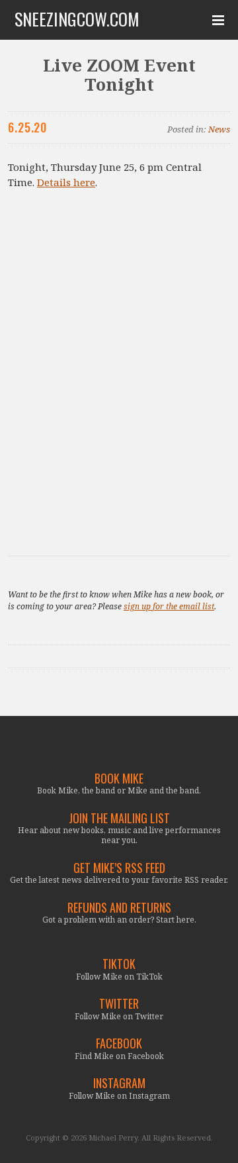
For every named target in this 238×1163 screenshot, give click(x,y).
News (219, 129)
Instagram (119, 1083)
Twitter (119, 1003)
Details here (66, 182)
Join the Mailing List (119, 818)
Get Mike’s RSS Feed (119, 868)
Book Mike (119, 778)
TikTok (119, 964)
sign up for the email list (169, 606)
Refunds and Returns (119, 907)
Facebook (119, 1043)
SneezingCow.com (77, 19)
